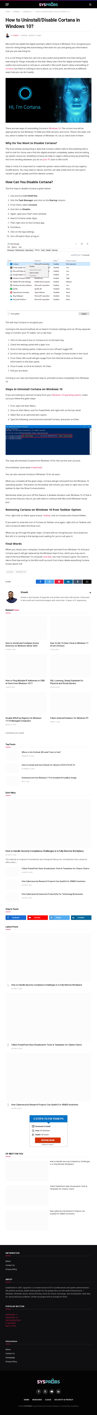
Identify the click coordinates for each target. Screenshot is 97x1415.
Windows (37, 1400)
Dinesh (16, 35)
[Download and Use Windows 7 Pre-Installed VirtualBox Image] (12, 781)
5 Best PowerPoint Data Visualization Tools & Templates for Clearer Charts (55, 868)
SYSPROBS (28, 1406)
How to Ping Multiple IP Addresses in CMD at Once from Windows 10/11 (25, 682)
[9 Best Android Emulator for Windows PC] (70, 703)
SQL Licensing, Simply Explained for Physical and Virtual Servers (66, 682)
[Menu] (7, 4)
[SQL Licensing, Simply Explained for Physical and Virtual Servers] (70, 665)
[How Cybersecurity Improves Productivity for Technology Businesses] (12, 897)
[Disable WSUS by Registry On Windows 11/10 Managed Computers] (26, 703)
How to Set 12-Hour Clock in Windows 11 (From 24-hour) (69, 644)
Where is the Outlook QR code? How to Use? (41, 752)
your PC (46, 159)
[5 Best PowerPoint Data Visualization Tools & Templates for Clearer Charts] (12, 872)
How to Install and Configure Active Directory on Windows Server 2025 (22, 644)
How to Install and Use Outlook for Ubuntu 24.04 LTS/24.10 (48, 765)
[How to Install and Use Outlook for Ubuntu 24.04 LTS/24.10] (12, 768)
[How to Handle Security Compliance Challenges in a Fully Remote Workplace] (48, 823)
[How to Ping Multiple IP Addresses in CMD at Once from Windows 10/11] (26, 665)
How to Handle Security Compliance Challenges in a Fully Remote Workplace (45, 851)
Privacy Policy (11, 1269)
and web (47, 556)
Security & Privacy (63, 1400)
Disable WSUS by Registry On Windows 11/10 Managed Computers (23, 719)
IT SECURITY (11, 1323)
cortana (10, 572)
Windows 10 (54, 128)
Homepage (10, 1357)
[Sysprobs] (48, 4)
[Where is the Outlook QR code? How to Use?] (12, 755)
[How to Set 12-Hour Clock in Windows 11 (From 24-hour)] (70, 628)
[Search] (90, 4)
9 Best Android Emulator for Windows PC (69, 718)
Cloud (48, 1400)
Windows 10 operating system (66, 394)
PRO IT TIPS (11, 1326)
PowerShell (36, 467)
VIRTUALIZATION (13, 1320)
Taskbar (46, 515)
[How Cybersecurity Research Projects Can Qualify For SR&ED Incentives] (12, 884)
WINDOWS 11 (12, 1314)
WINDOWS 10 (12, 1317)
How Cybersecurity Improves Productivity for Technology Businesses (53, 894)
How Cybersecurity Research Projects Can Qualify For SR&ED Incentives (53, 881)
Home (26, 1400)
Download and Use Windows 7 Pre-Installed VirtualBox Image (49, 778)
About (8, 1261)
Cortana (9, 68)
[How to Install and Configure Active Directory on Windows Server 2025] (26, 628)
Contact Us (10, 1265)
